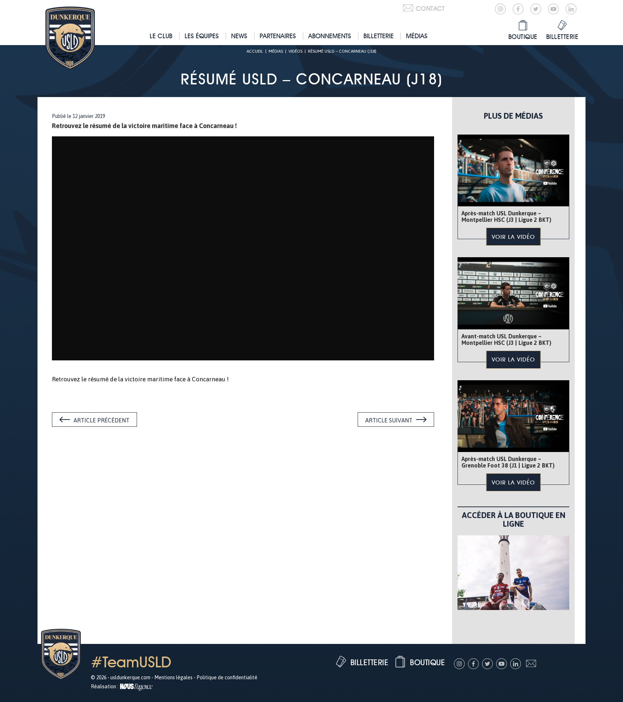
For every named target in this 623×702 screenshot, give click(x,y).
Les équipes (202, 36)
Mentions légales (173, 677)
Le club (161, 36)
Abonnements (329, 36)
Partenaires (278, 36)
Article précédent (101, 420)
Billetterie (378, 36)
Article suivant (388, 420)
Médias (417, 36)
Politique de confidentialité (226, 677)
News (239, 36)
